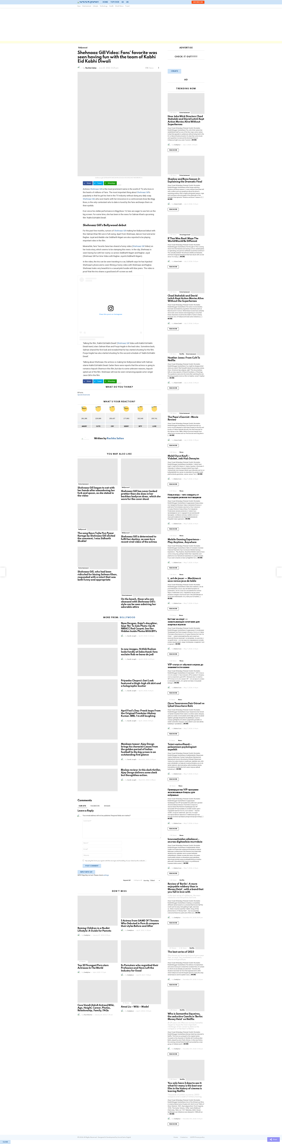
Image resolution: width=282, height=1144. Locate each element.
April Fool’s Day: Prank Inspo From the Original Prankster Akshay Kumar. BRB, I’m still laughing (141, 713)
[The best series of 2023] (186, 939)
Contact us (184, 1137)
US (123, 2)
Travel (127, 6)
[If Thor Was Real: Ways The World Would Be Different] (186, 225)
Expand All (127, 880)
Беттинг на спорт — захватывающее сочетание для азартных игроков (184, 622)
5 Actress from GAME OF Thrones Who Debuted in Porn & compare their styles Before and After (140, 923)
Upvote (80, 395)
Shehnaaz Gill (96, 189)
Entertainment (86, 6)
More (194, 140)
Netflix (181, 354)
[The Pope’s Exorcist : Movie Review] (186, 404)
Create (174, 71)
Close (5, 1142)
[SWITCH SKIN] (201, 6)
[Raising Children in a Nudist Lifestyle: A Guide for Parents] (98, 911)
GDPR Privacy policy (197, 1137)
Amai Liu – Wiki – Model (135, 1007)
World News (119, 6)
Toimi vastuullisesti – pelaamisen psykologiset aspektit (182, 747)
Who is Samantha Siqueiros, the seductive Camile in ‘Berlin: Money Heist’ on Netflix (185, 1016)
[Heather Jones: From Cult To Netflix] (186, 345)
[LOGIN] (188, 2)
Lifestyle (95, 6)
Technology (103, 6)
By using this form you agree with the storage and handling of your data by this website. (115, 860)
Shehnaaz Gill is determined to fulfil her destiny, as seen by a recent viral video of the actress (139, 539)
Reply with (86, 872)
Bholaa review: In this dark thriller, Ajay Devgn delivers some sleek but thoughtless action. (141, 773)
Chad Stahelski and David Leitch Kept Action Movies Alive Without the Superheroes (186, 298)
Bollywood (125, 487)
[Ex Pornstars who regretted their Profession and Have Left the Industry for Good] (141, 951)
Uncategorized (185, 234)
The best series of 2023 (181, 952)
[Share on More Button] (119, 183)
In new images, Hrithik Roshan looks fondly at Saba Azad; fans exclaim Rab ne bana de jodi (139, 652)
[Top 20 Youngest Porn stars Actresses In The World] (98, 951)
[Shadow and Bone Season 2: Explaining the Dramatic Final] (186, 166)
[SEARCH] (203, 6)
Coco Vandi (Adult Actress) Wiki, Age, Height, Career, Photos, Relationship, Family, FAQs (96, 1008)
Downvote (86, 395)
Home (105, 2)
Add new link (198, 2)
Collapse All (138, 880)
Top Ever (114, 2)
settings (106, 875)
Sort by (146, 880)
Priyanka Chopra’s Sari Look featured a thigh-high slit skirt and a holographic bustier (141, 683)
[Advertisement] (141, 24)
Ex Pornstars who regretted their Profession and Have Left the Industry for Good (139, 968)
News (181, 452)
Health (111, 6)
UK (127, 2)
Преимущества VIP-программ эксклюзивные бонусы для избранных (183, 792)
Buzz (79, 6)
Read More (173, 150)
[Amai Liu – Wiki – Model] (141, 992)
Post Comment (91, 866)
